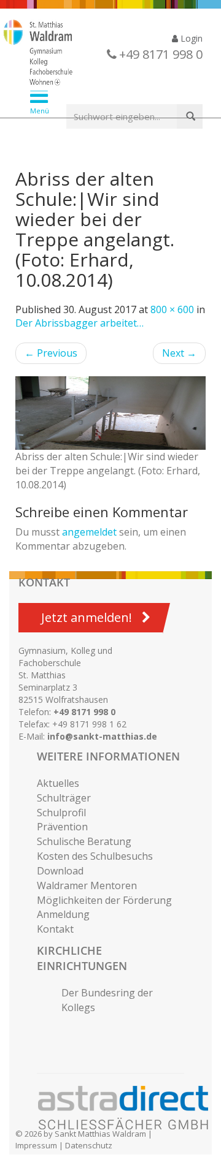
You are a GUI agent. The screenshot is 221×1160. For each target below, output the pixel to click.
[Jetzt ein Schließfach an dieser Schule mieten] (129, 1108)
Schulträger (64, 798)
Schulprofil (61, 812)
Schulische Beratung (84, 841)
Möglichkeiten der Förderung (104, 900)
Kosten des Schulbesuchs (95, 856)
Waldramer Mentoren (87, 885)
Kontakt (55, 929)
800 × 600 (172, 309)
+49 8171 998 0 (84, 712)
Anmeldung (63, 914)
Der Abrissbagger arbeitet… (79, 323)
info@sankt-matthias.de (102, 736)
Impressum (36, 1145)
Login (190, 38)
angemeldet (89, 532)
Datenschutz (88, 1145)
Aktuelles (58, 783)
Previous (51, 353)
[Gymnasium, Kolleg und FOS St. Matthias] (101, 54)
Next (179, 353)
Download (60, 871)
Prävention (62, 826)
